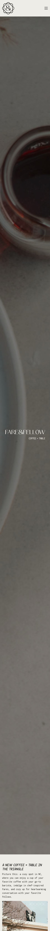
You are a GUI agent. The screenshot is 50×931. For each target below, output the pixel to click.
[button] (46, 8)
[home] (8, 8)
